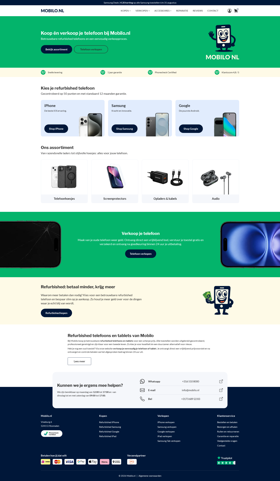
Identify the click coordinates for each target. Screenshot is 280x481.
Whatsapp (154, 381)
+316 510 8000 (190, 381)
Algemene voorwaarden (150, 475)
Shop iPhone (56, 128)
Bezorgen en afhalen (227, 426)
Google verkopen (166, 431)
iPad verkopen (165, 436)
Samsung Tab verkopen (169, 440)
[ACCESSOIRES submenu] (171, 10)
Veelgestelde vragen (227, 440)
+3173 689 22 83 (190, 398)
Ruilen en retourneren (228, 431)
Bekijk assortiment (57, 49)
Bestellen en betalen (227, 422)
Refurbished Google (109, 431)
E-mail (151, 390)
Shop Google (191, 128)
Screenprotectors (114, 198)
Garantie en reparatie (228, 436)
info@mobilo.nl (190, 390)
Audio (215, 198)
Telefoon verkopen (91, 49)
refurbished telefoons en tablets (116, 340)
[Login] (227, 11)
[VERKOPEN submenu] (149, 10)
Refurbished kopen (56, 313)
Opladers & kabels (165, 198)
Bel (150, 398)
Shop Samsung (124, 128)
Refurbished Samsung (110, 426)
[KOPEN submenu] (130, 10)
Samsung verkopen (167, 426)
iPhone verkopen (166, 422)
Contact (221, 445)
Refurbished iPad (107, 436)
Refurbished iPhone (109, 422)
